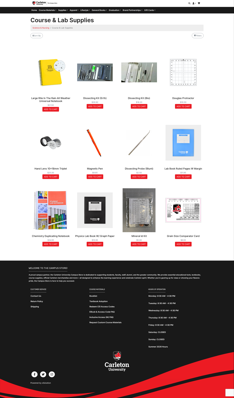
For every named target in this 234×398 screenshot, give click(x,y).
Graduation (114, 10)
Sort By (37, 35)
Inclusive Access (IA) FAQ (101, 317)
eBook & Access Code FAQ (102, 312)
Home (34, 10)
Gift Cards (149, 10)
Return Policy (37, 301)
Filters (198, 35)
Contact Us (36, 296)
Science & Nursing (41, 28)
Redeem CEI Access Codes (102, 306)
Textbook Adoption (98, 301)
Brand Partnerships (132, 10)
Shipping (35, 306)
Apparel (73, 10)
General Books (98, 10)
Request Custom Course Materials (105, 322)
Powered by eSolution (40, 383)
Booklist (93, 296)
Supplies (62, 10)
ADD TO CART (50, 109)
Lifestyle (84, 10)
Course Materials (47, 10)
